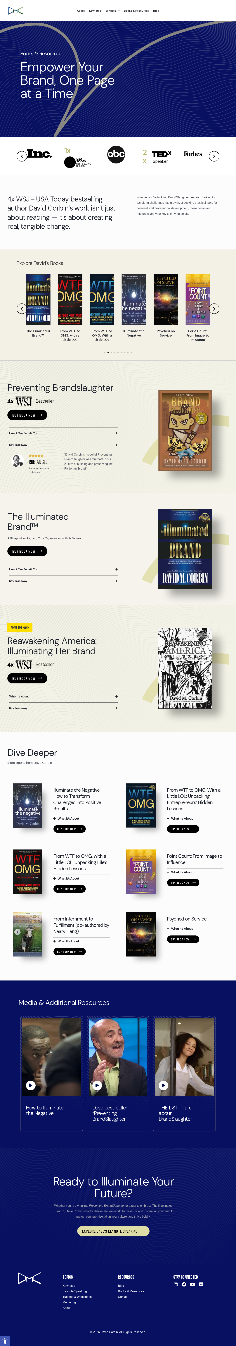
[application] (117, 10)
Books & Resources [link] (136, 10)
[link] (5, 1341)
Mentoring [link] (69, 1302)
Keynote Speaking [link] (75, 1291)
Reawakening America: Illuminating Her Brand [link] (52, 646)
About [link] (81, 10)
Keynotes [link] (95, 10)
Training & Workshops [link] (77, 1296)
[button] (22, 156)
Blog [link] (156, 10)
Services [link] (110, 10)
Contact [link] (123, 1296)
